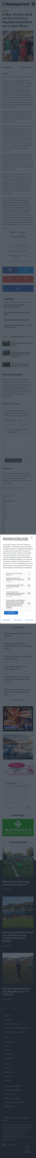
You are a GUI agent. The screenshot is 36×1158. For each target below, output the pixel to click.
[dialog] (18, 579)
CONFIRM (11, 612)
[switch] (28, 579)
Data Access (18, 620)
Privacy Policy (29, 620)
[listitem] (18, 574)
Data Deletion (6, 620)
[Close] (32, 538)
